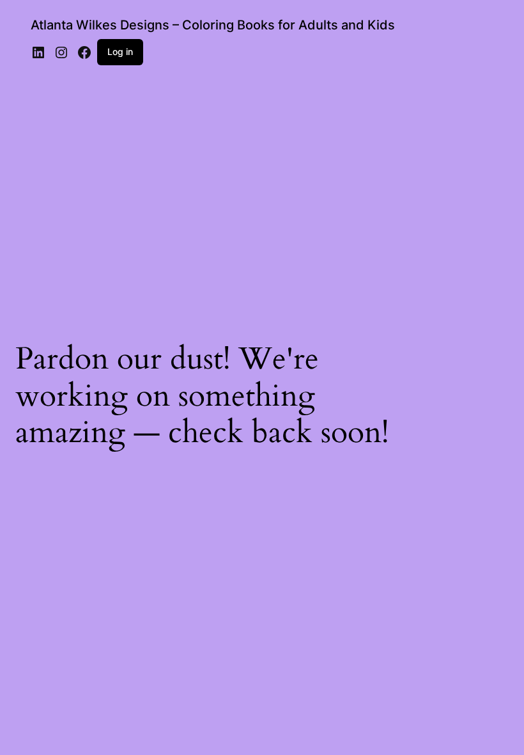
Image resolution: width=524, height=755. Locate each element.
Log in (120, 51)
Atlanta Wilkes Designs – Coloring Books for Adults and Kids (213, 25)
